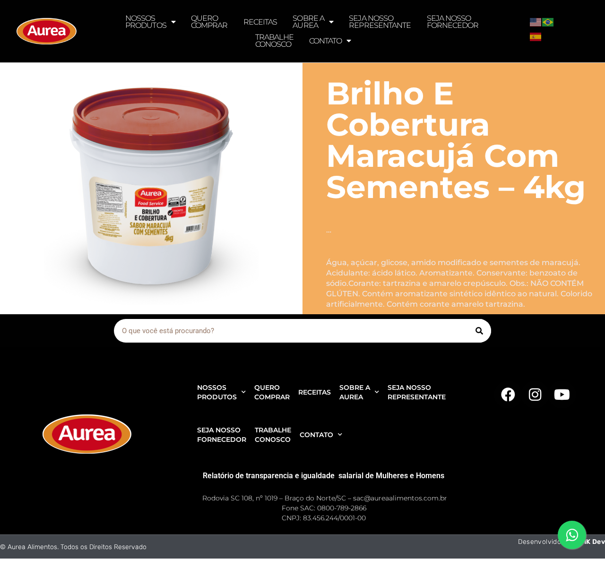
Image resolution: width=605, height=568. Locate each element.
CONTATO (325, 40)
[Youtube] (562, 394)
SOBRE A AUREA (308, 22)
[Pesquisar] (479, 331)
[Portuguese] (548, 21)
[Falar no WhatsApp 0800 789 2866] (572, 535)
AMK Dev (590, 542)
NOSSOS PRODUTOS (145, 22)
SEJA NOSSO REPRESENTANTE (380, 22)
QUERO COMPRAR (209, 22)
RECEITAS (260, 21)
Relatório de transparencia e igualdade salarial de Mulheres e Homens (323, 475)
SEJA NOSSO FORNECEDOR (453, 22)
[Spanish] (536, 36)
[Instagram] (535, 394)
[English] (536, 21)
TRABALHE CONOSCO (274, 41)
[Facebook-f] (508, 394)
